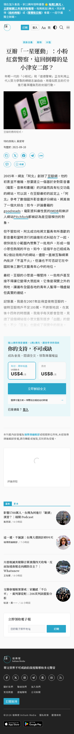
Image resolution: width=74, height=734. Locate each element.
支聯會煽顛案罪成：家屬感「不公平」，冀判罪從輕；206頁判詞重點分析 (28, 593)
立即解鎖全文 (37, 389)
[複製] (6, 155)
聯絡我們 (22, 686)
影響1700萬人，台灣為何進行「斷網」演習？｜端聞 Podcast (28, 515)
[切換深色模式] (55, 27)
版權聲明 (22, 692)
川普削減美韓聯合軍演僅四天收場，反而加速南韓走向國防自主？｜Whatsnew (28, 566)
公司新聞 (36, 692)
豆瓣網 (52, 175)
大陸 (48, 42)
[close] (70, 10)
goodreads (12, 210)
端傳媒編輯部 (32, 434)
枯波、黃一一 (11, 602)
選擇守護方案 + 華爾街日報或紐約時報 (29, 400)
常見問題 (8, 692)
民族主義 (28, 42)
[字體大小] (43, 27)
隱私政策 (44, 714)
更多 (16, 503)
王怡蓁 (7, 575)
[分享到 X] (15, 155)
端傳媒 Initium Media (24, 714)
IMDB (54, 210)
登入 (26, 409)
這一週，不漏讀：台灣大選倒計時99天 (28, 537)
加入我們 (36, 686)
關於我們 (8, 686)
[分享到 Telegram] (32, 155)
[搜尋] (61, 27)
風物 (39, 42)
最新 (7, 503)
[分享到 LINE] (41, 155)
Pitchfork (20, 216)
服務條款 (56, 714)
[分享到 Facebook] (24, 155)
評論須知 (12, 481)
